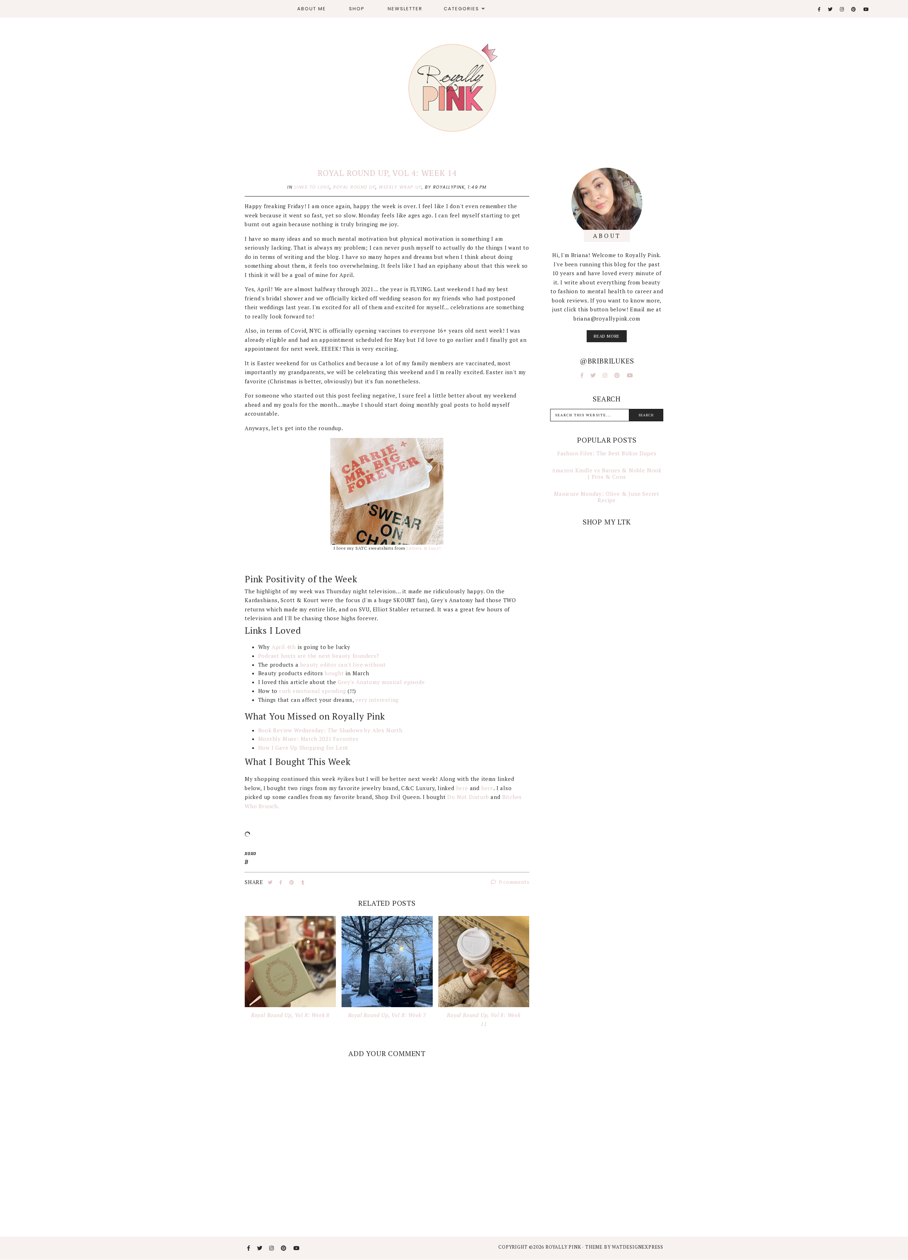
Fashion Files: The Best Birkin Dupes (607, 453)
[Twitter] (830, 9)
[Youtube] (866, 9)
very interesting (377, 699)
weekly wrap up (400, 187)
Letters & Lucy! (423, 548)
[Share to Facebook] (281, 882)
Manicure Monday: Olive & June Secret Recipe (606, 497)
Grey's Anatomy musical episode (381, 681)
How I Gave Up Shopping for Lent (303, 747)
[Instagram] (842, 9)
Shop (357, 8)
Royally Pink (564, 1247)
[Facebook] (819, 9)
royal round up (354, 187)
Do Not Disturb (468, 796)
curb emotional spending (311, 690)
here (462, 788)
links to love (312, 187)
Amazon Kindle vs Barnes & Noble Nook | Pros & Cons (606, 473)
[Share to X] (271, 882)
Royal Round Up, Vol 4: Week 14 (386, 172)
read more (607, 336)
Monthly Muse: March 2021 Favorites (308, 738)
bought (334, 673)
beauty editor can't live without (343, 664)
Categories (461, 8)
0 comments (514, 881)
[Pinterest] (854, 9)
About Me (311, 8)
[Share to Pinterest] (292, 882)
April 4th (284, 646)
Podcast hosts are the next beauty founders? (319, 655)
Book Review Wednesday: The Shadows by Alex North (330, 730)
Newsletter (405, 8)
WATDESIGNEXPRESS (637, 1247)
